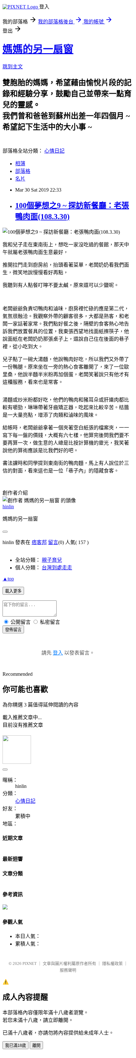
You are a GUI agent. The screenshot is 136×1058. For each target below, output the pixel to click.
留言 (53, 542)
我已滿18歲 (15, 1045)
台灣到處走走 (57, 567)
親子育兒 (52, 560)
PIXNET (29, 963)
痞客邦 (39, 542)
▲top (8, 578)
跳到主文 (13, 66)
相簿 (20, 163)
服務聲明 (68, 970)
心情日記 (54, 151)
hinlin (8, 506)
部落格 (22, 171)
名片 (20, 178)
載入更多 (13, 591)
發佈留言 (13, 629)
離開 (36, 1045)
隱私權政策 (112, 963)
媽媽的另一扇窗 (38, 49)
